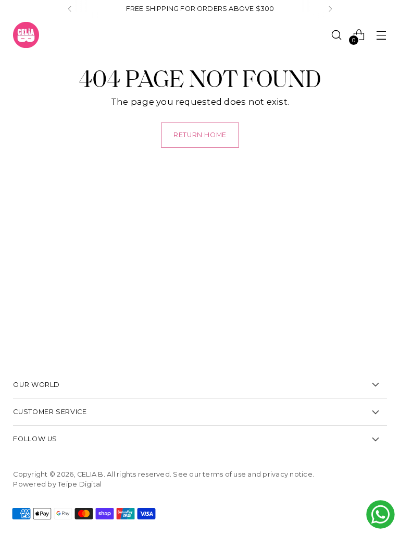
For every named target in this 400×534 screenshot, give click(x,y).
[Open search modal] (336, 34)
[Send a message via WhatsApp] (380, 514)
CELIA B (90, 474)
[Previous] (69, 9)
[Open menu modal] (381, 34)
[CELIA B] (26, 35)
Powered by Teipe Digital (57, 484)
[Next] (330, 9)
